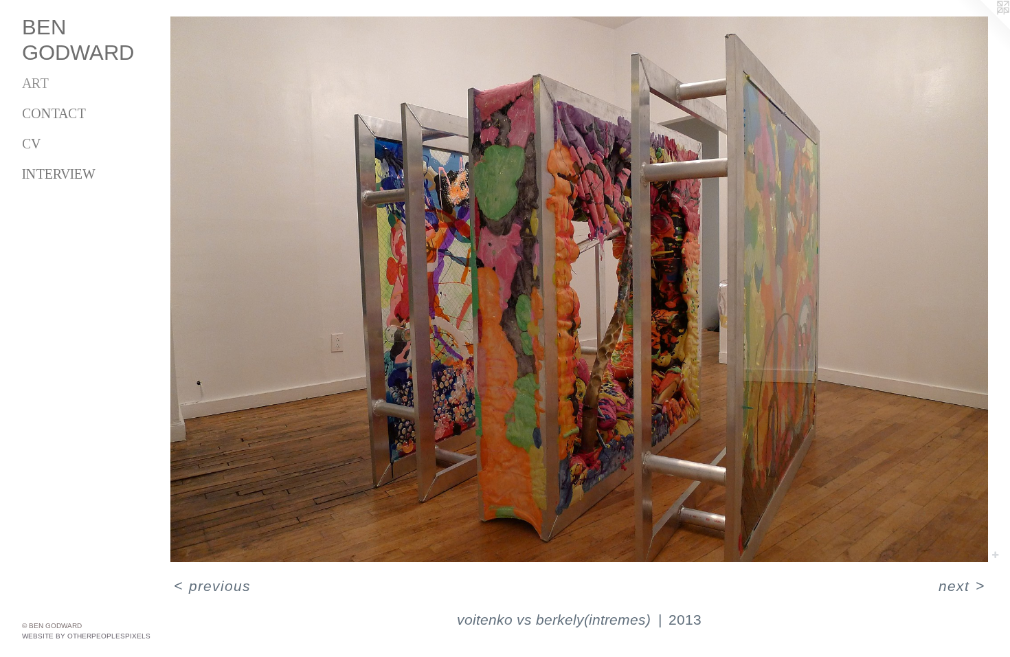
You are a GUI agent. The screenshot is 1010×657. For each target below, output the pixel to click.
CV (31, 143)
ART (35, 83)
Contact (54, 113)
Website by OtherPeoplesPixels (86, 636)
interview (59, 173)
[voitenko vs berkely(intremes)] (579, 289)
